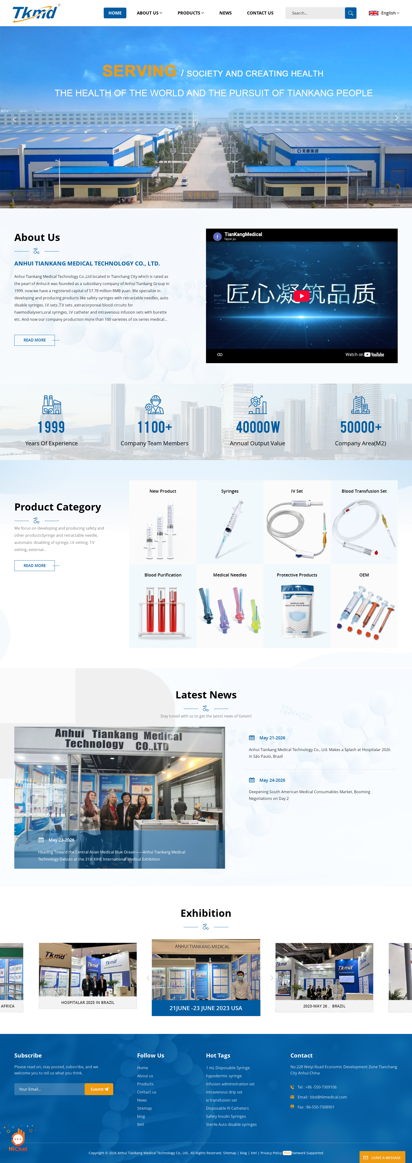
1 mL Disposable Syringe (228, 1067)
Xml (140, 1124)
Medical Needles (230, 575)
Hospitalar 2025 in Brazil (87, 1002)
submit (97, 1089)
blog (141, 1116)
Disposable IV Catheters (227, 1108)
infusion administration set (230, 1084)
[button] (14, 119)
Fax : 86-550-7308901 (316, 1107)
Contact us (260, 13)
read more (35, 340)
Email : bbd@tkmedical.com (322, 1097)
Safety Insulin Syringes (226, 1116)
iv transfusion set (221, 1100)
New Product (162, 491)
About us (148, 13)
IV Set (297, 491)
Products (189, 13)
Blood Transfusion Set (364, 491)
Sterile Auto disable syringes (231, 1124)
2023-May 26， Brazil (324, 1006)
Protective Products (297, 575)
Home (115, 13)
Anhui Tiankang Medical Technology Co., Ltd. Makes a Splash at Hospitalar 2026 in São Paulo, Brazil (319, 753)
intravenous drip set (224, 1092)
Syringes (230, 491)
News (225, 13)
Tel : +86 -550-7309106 (317, 1087)
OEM (364, 575)
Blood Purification (162, 575)
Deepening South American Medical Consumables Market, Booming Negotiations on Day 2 (309, 795)
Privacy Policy (271, 1153)
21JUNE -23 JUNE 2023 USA (206, 1008)
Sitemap (144, 1108)
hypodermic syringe (224, 1075)
